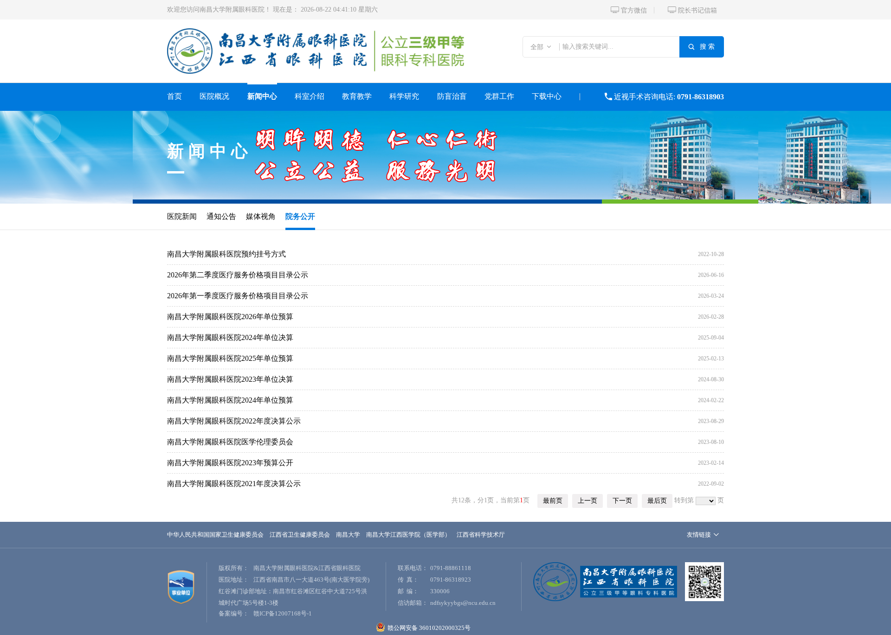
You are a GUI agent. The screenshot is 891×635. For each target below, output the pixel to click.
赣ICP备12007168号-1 (282, 613)
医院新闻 (182, 216)
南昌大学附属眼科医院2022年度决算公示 (234, 421)
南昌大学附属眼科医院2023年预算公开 (230, 463)
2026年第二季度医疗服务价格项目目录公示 (237, 275)
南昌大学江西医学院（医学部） (408, 534)
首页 (174, 96)
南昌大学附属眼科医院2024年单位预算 (230, 400)
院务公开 (300, 216)
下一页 (622, 500)
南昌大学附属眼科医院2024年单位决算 (230, 337)
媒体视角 (261, 216)
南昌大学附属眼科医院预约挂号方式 (226, 254)
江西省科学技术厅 (481, 534)
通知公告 (221, 216)
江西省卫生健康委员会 (300, 534)
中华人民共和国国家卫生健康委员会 (215, 534)
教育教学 (357, 96)
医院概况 (214, 96)
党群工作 (499, 96)
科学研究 (404, 96)
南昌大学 (348, 534)
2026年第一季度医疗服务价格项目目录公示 (237, 296)
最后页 (657, 500)
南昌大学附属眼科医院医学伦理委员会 (230, 442)
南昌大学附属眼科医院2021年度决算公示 (234, 483)
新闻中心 (262, 96)
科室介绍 (309, 96)
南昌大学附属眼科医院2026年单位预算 (230, 317)
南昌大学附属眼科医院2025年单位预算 (230, 358)
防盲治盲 (452, 96)
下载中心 (547, 96)
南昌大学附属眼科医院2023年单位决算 (230, 379)
